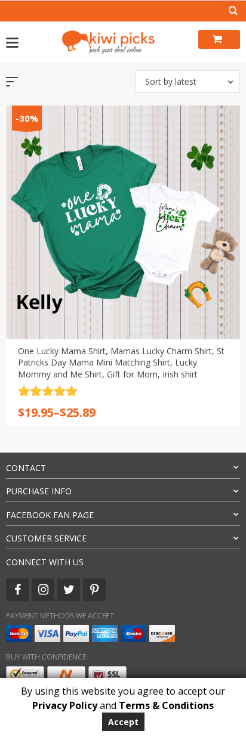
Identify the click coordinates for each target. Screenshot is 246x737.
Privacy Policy (64, 705)
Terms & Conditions (166, 705)
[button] (188, 81)
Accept (123, 721)
